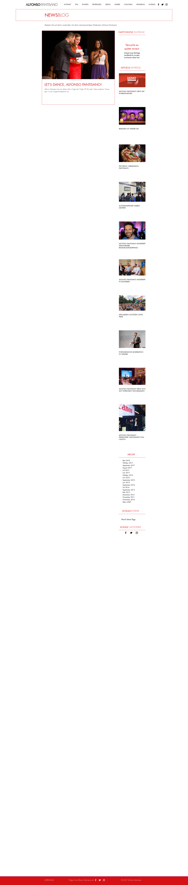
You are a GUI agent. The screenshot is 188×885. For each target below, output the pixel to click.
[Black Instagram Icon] (166, 4)
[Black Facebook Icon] (158, 4)
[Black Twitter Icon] (162, 4)
